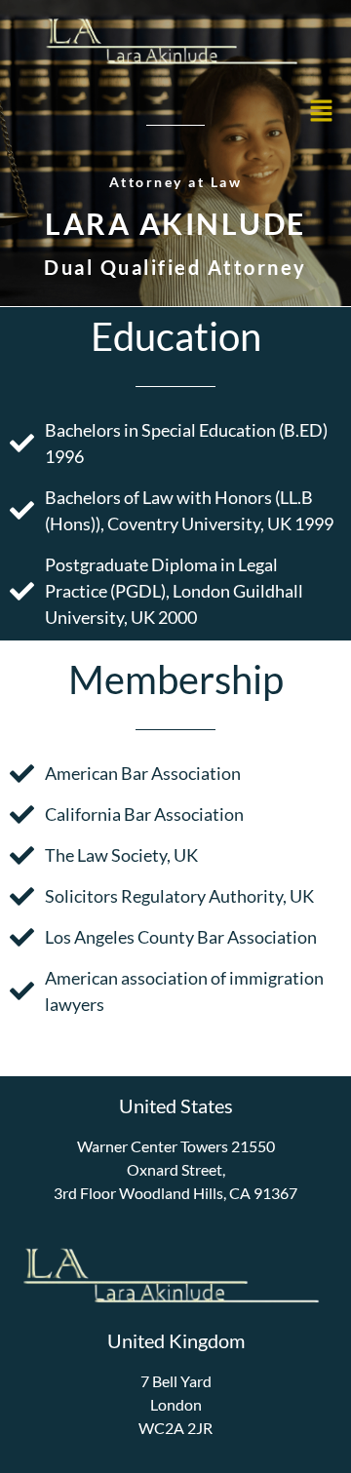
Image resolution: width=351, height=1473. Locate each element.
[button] (321, 112)
